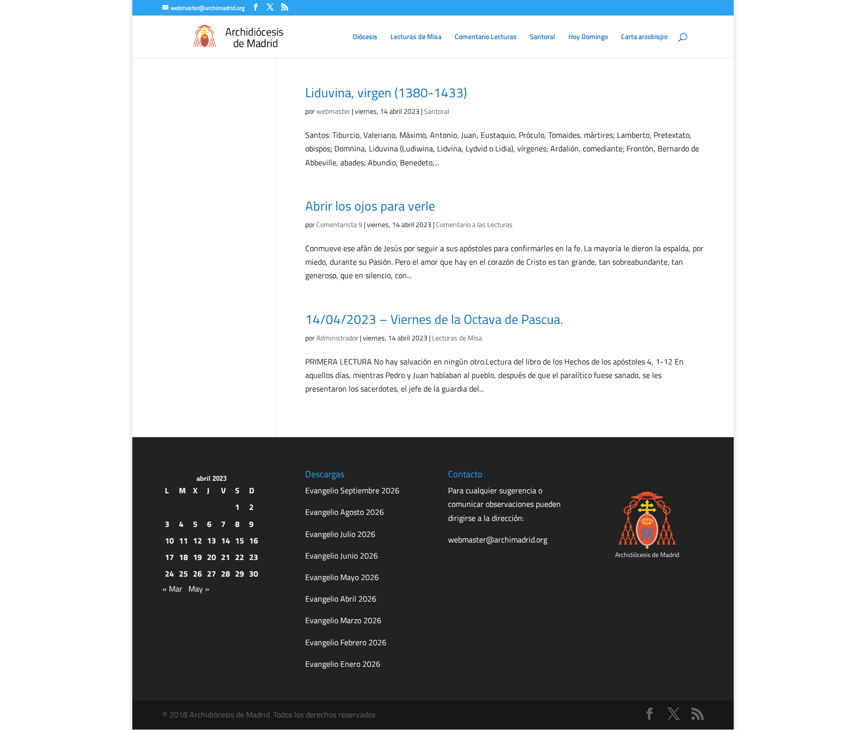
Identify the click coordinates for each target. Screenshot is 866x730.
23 (253, 557)
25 (183, 574)
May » (198, 589)
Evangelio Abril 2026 (340, 599)
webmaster (333, 111)
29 (239, 574)
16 (253, 540)
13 (211, 540)
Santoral (542, 37)
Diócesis (365, 37)
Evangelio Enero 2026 (342, 664)
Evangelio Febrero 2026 (345, 642)
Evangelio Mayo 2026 (342, 577)
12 (197, 540)
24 (169, 574)
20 (211, 557)
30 (253, 574)
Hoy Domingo (588, 37)
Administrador (337, 337)
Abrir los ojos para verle (370, 206)
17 (169, 557)
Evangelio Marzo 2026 (343, 620)
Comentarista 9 (339, 224)
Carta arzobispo (644, 37)
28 (225, 574)
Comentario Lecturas (486, 37)
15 (239, 540)
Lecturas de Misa (416, 37)
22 (239, 557)
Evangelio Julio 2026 (340, 534)
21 (225, 557)
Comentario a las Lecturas (474, 224)
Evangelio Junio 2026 (341, 556)
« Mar (172, 589)
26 (197, 574)
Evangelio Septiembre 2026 (352, 490)
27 (211, 574)
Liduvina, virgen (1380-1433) (386, 92)
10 (169, 540)
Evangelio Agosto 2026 (344, 512)
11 (183, 540)
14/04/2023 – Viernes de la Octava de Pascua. (434, 319)
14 (225, 540)
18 (183, 557)
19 (197, 557)
